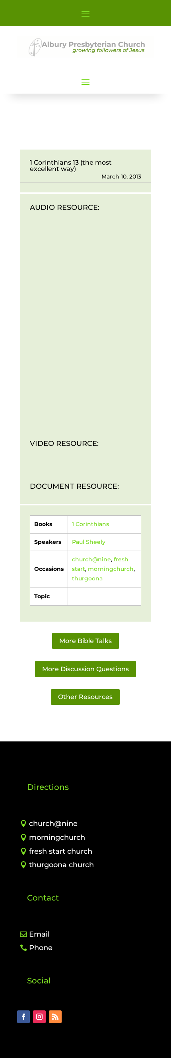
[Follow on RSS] (55, 1016)
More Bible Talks (85, 641)
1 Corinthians (90, 524)
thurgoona (87, 578)
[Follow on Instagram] (39, 1016)
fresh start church (60, 851)
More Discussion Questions (85, 669)
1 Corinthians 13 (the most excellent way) (71, 166)
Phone (40, 947)
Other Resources (85, 697)
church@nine (91, 559)
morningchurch (111, 568)
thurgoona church (61, 864)
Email (39, 934)
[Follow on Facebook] (23, 1016)
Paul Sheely (88, 541)
